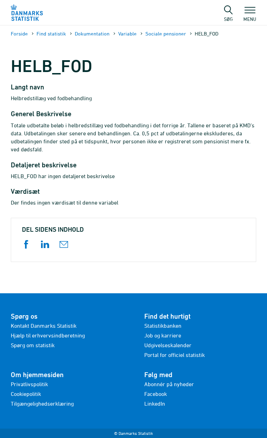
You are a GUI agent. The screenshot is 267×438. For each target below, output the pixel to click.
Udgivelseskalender (168, 345)
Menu (249, 19)
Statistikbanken (162, 325)
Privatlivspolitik (29, 384)
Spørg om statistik (33, 345)
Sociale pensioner (165, 34)
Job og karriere (162, 335)
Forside (19, 34)
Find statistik (51, 34)
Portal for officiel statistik (174, 355)
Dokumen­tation (92, 34)
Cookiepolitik (26, 394)
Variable (127, 34)
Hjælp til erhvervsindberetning (48, 335)
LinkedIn (154, 403)
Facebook (155, 394)
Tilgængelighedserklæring (42, 403)
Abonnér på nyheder (169, 384)
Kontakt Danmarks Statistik (43, 325)
